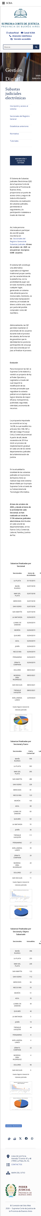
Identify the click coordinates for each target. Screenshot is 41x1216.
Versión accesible (22, 39)
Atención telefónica (21, 36)
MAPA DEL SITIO (18, 1173)
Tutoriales (14, 141)
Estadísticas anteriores (19, 126)
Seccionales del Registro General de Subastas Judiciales (18, 241)
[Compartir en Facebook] (26, 1139)
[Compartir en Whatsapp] (32, 1139)
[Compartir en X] (20, 1139)
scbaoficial (13, 32)
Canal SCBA (29, 32)
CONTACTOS (16, 1164)
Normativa (14, 133)
